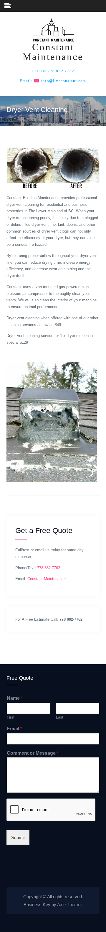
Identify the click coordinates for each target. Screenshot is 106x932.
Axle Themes (70, 904)
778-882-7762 (48, 568)
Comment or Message (33, 753)
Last (59, 717)
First (10, 717)
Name (15, 698)
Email (14, 728)
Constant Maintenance (53, 52)
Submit (18, 837)
